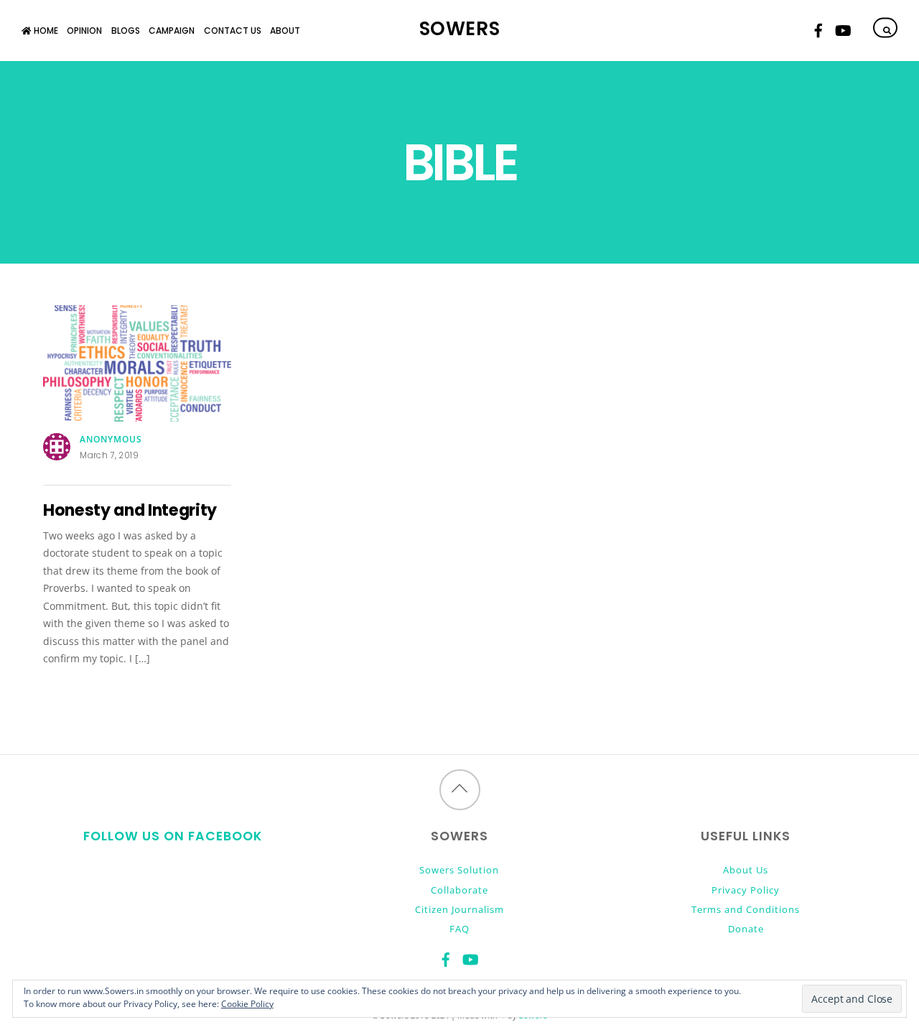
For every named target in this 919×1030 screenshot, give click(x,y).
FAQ (459, 928)
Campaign (172, 30)
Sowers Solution (459, 869)
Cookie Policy (247, 1004)
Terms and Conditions (745, 909)
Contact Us (232, 30)
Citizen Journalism (459, 909)
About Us (745, 869)
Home (45, 30)
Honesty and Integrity (130, 510)
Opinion (84, 30)
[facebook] (818, 28)
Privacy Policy (746, 889)
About (285, 30)
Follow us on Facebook (172, 836)
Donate (746, 928)
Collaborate (459, 889)
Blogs (125, 30)
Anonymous (111, 439)
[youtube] (842, 28)
